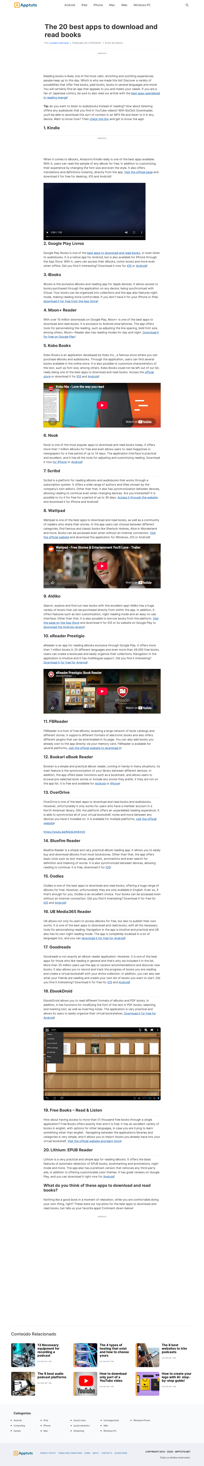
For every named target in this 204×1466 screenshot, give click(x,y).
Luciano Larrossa (59, 42)
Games (17, 1430)
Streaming (78, 1430)
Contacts (107, 1453)
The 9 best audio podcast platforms (51, 1375)
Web (124, 5)
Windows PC (142, 5)
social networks (81, 1425)
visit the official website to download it (95, 748)
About (95, 1453)
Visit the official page (138, 172)
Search (157, 5)
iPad (84, 5)
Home (87, 1453)
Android (69, 5)
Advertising (120, 1453)
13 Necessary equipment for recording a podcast (48, 1350)
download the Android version (64, 627)
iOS (129, 265)
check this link (99, 119)
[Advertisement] (102, 1276)
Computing (19, 1425)
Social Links (79, 1420)
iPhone (98, 5)
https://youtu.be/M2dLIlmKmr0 (64, 831)
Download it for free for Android (65, 662)
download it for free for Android (103, 938)
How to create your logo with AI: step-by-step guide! (176, 1377)
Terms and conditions (70, 1453)
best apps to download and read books (113, 253)
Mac (112, 5)
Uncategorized (111, 1420)
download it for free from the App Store (70, 301)
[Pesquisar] (187, 5)
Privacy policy (48, 1453)
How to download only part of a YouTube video (113, 1377)
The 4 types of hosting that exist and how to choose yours (114, 1350)
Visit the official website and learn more (94, 1141)
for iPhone (60, 462)
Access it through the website (137, 497)
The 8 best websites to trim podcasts (174, 1348)
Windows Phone (141, 1420)
